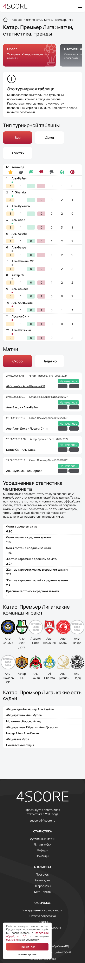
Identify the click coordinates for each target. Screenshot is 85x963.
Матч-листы (42, 892)
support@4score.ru (42, 820)
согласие (12, 939)
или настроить (27, 954)
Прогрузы (42, 874)
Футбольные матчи (42, 839)
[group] (29, 55)
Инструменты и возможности (42, 910)
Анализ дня (42, 880)
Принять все (27, 947)
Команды (42, 856)
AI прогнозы (42, 886)
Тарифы (42, 922)
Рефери (42, 850)
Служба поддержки (43, 916)
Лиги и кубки (42, 844)
